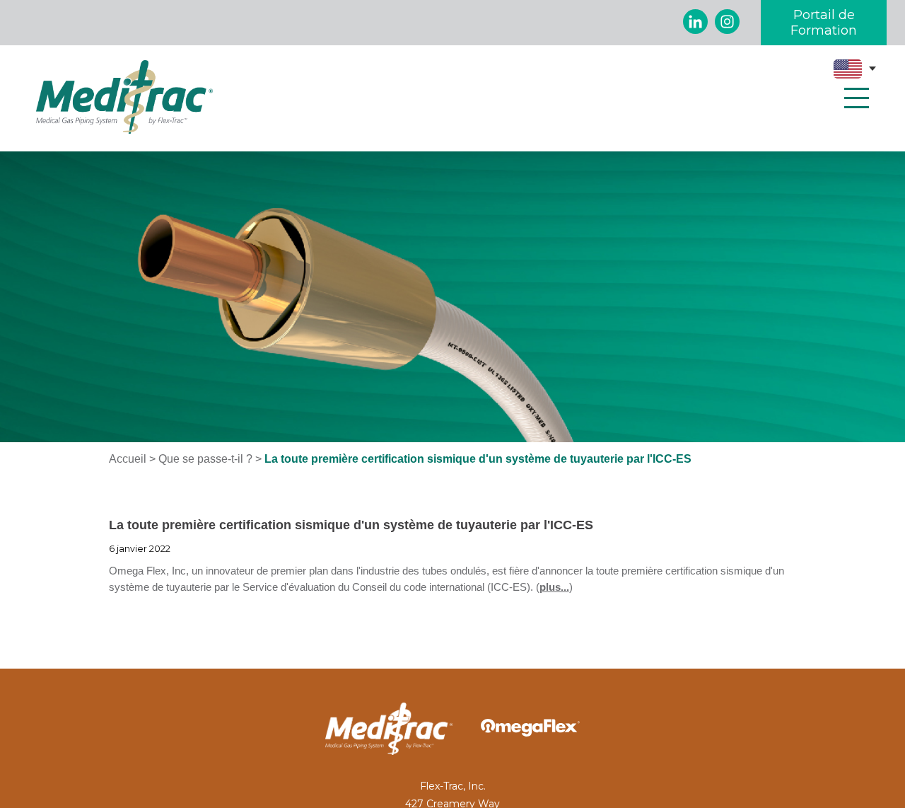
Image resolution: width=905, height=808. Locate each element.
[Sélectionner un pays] (855, 69)
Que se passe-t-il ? (205, 459)
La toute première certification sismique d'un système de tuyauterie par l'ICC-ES (351, 525)
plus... (554, 587)
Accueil (127, 459)
